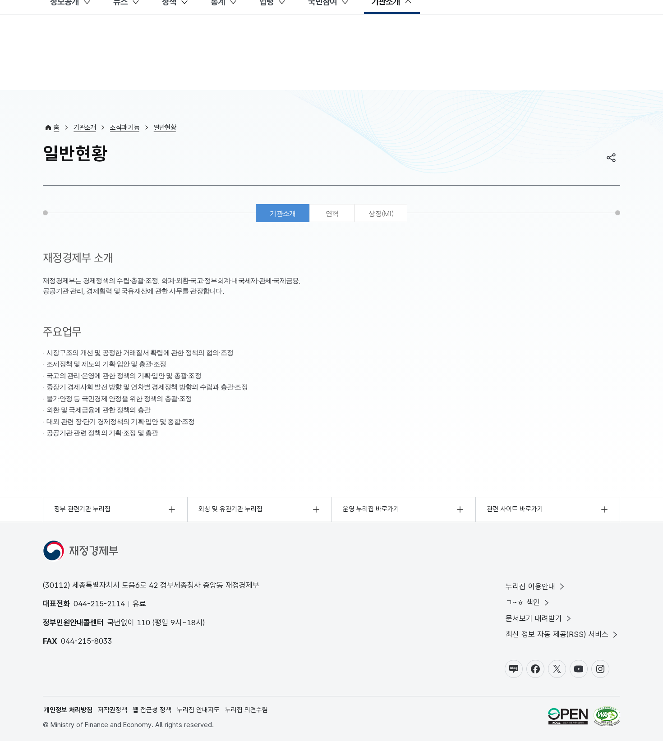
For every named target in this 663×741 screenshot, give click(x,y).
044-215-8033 (86, 641)
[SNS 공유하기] (611, 158)
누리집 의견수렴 (246, 710)
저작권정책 (112, 710)
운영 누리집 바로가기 (371, 509)
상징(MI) (380, 213)
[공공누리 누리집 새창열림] (568, 718)
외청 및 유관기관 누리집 (230, 509)
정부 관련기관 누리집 (82, 509)
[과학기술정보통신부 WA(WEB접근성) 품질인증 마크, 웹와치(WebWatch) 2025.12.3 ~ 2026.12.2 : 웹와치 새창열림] (607, 717)
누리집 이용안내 (530, 586)
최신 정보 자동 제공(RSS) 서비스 (557, 634)
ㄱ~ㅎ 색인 (523, 602)
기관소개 (85, 127)
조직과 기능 (124, 127)
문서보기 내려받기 (534, 618)
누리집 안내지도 (198, 710)
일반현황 (165, 127)
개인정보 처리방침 (68, 710)
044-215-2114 (99, 603)
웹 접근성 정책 (152, 710)
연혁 (332, 213)
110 (143, 622)
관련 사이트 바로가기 (515, 509)
